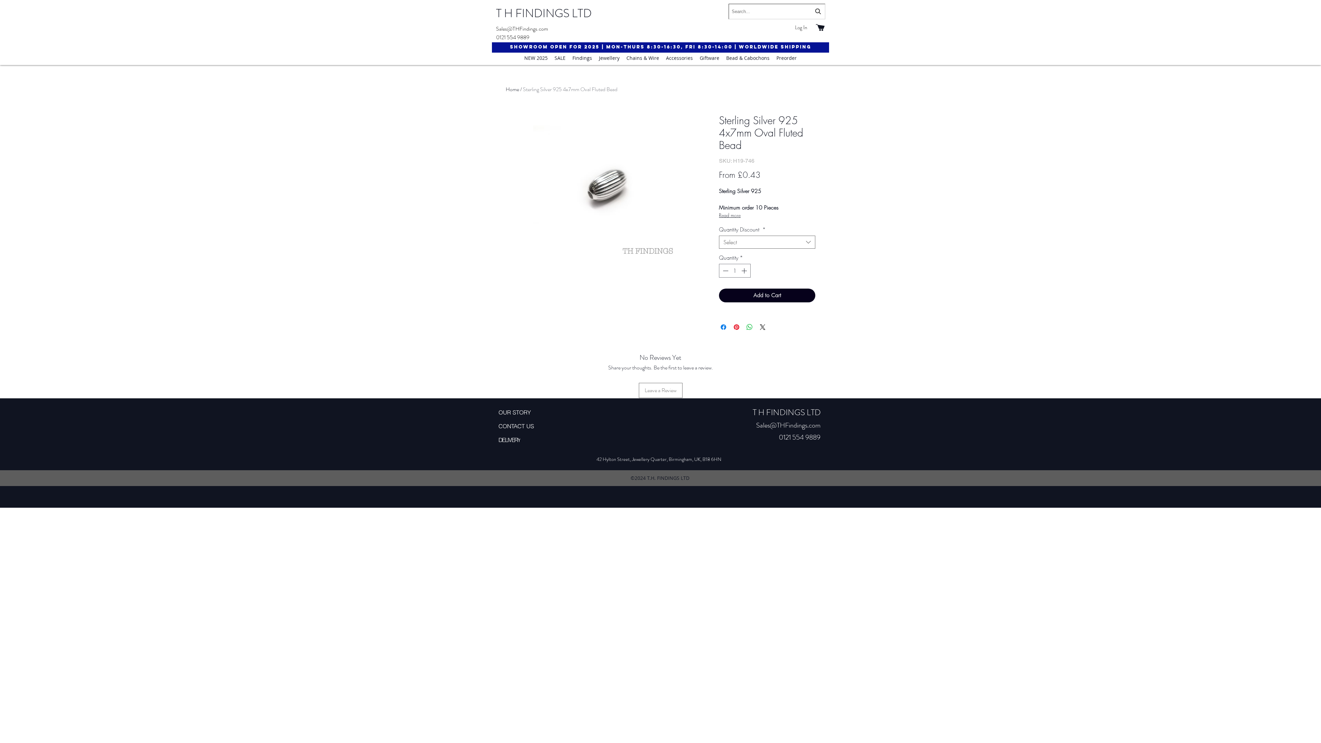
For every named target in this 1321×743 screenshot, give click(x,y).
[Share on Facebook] (723, 327)
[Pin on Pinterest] (736, 327)
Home (512, 89)
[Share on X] (763, 327)
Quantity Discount (742, 229)
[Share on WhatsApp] (749, 327)
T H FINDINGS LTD (544, 13)
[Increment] (745, 270)
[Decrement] (725, 270)
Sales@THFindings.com (522, 29)
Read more (730, 215)
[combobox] (777, 11)
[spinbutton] (735, 270)
